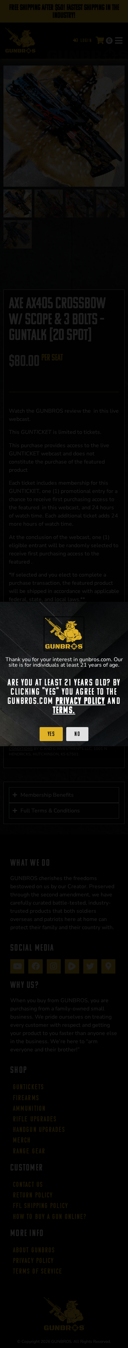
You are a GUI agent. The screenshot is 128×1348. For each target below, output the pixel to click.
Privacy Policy (80, 701)
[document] (64, 674)
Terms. (64, 710)
